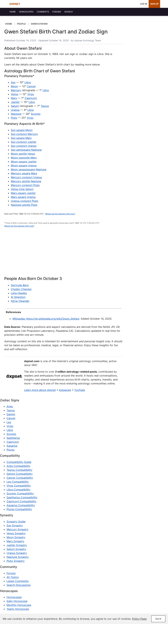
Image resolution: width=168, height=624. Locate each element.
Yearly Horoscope (18, 609)
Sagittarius (13, 438)
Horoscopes (14, 597)
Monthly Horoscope (19, 605)
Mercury (16, 90)
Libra (27, 82)
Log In (143, 4)
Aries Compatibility (18, 466)
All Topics (13, 577)
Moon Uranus (24, 165)
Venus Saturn (22, 189)
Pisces (10, 449)
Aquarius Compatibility (21, 505)
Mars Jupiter (23, 193)
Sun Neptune (26, 149)
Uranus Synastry (17, 553)
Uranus (15, 110)
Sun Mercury (24, 134)
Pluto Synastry (16, 561)
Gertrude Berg (20, 285)
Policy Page (139, 618)
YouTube (79, 390)
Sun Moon (21, 130)
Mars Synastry (15, 541)
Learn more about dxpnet (40, 390)
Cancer (31, 86)
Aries (10, 406)
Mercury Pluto (25, 185)
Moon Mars (24, 157)
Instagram (65, 390)
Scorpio (36, 113)
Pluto (14, 117)
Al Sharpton (18, 297)
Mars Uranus (23, 197)
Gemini (11, 414)
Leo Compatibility (18, 481)
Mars (14, 98)
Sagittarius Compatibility (22, 497)
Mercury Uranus (26, 177)
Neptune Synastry (18, 557)
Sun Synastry (15, 525)
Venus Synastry (16, 533)
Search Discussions (19, 585)
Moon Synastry (16, 537)
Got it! (158, 619)
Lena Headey (19, 293)
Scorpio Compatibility (20, 493)
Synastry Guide (16, 521)
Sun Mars (21, 138)
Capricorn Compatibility (21, 501)
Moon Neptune (28, 169)
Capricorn (31, 98)
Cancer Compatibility (20, 477)
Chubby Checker (21, 289)
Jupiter (15, 102)
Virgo (30, 94)
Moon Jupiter (24, 161)
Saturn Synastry (16, 549)
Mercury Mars (24, 173)
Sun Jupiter (23, 141)
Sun (13, 82)
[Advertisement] (63, 254)
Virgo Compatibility (19, 485)
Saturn (15, 106)
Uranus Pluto (24, 201)
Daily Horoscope (17, 601)
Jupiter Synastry (17, 545)
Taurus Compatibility (19, 469)
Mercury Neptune (26, 181)
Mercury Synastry (17, 529)
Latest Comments (18, 581)
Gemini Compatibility (20, 473)
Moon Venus (23, 153)
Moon (14, 86)
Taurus (45, 106)
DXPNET (15, 4)
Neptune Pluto (24, 204)
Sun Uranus (23, 145)
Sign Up (154, 4)
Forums (11, 573)
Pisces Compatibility (19, 509)
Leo (9, 422)
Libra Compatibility (18, 489)
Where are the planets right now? (60, 214)
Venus (14, 94)
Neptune (16, 113)
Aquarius (12, 445)
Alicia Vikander (20, 301)
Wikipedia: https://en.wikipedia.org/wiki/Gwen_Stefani (45, 318)
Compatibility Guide (19, 462)
